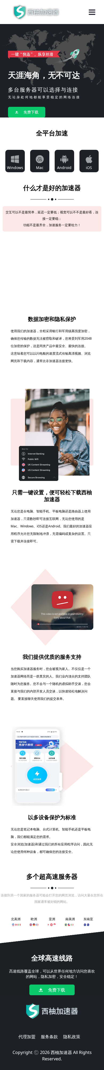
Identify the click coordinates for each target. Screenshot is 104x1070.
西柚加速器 (61, 1052)
